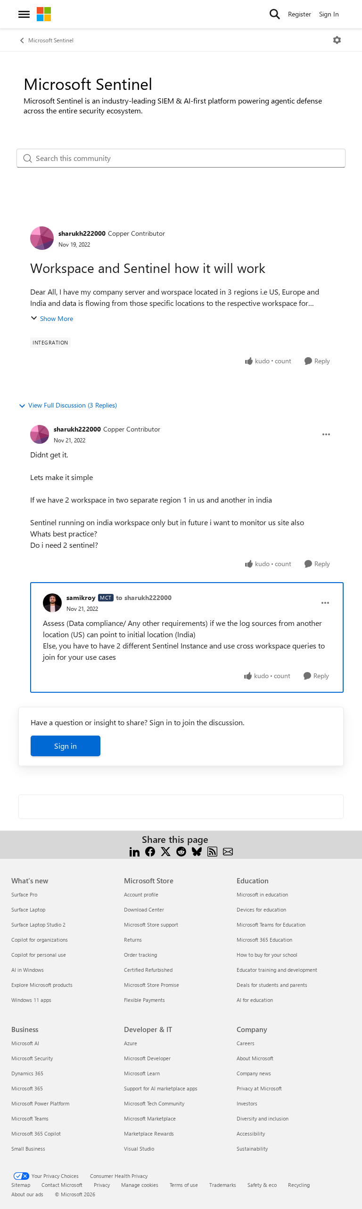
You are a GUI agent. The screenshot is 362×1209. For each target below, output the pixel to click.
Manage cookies (139, 1184)
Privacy (102, 1184)
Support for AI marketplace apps (160, 1088)
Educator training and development (277, 969)
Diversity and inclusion (262, 1118)
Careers (246, 1043)
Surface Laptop (28, 909)
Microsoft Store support (151, 924)
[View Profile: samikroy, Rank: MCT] (52, 602)
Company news (254, 1073)
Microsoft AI (25, 1043)
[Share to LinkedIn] (135, 851)
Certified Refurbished (148, 969)
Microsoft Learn (142, 1073)
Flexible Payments (144, 999)
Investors (247, 1103)
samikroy (81, 597)
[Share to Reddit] (181, 851)
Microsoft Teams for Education (271, 924)
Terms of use (184, 1184)
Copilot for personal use (38, 954)
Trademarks (222, 1184)
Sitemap (20, 1184)
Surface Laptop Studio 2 (38, 924)
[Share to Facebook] (150, 851)
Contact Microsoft (61, 1184)
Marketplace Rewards (149, 1133)
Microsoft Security (32, 1058)
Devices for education (261, 909)
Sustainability (252, 1148)
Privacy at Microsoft (259, 1088)
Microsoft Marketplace (150, 1118)
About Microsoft (255, 1058)
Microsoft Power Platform (40, 1103)
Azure (130, 1043)
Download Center (144, 909)
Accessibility (251, 1133)
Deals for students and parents (272, 984)
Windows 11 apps (31, 999)
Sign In (329, 13)
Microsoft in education (262, 894)
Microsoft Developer (147, 1058)
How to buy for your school (267, 954)
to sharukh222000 (144, 597)
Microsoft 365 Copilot (36, 1133)
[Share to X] (166, 851)
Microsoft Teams (30, 1118)
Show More (56, 318)
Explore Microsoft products (42, 984)
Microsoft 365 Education (264, 939)
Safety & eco (262, 1184)
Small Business (28, 1148)
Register (299, 13)
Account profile (141, 894)
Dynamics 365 (27, 1073)
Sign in (65, 746)
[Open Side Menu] (24, 14)
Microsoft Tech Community (154, 1103)
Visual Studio (139, 1148)
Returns (133, 939)
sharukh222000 (82, 233)
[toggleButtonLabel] (337, 40)
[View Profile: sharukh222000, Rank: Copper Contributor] (42, 238)
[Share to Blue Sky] (197, 851)
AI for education (255, 999)
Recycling (299, 1184)
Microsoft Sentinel (51, 40)
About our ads (27, 1194)
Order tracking (140, 954)
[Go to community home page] (44, 14)
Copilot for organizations (39, 939)
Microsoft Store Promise (151, 984)
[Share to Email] (228, 851)
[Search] (274, 14)
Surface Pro (24, 894)
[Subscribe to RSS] (212, 851)
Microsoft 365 (27, 1088)
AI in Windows (27, 969)
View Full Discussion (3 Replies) (72, 404)
